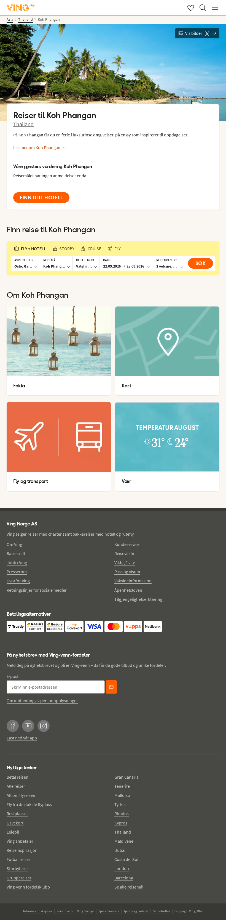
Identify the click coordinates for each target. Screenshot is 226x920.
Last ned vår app (22, 738)
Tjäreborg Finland (135, 911)
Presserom (17, 571)
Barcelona (123, 878)
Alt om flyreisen (21, 795)
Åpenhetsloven (128, 590)
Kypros (120, 823)
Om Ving (14, 544)
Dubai (119, 850)
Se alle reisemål (128, 887)
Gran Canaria (126, 777)
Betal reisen (17, 777)
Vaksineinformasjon (133, 580)
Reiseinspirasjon (22, 850)
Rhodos (121, 813)
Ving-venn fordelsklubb (28, 887)
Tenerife (122, 786)
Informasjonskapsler (37, 911)
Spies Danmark (108, 911)
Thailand (23, 124)
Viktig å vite (124, 562)
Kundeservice (126, 544)
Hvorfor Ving (18, 580)
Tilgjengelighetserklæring (138, 599)
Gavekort (15, 823)
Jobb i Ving (17, 562)
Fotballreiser (18, 859)
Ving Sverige (85, 911)
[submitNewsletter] (111, 687)
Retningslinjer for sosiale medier (37, 590)
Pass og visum (127, 571)
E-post (12, 676)
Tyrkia (120, 804)
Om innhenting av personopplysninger (42, 700)
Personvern (65, 911)
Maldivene (123, 841)
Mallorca (122, 795)
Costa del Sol (126, 859)
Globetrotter (161, 911)
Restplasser (17, 813)
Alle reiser (16, 786)
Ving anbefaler (20, 841)
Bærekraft (16, 553)
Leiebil (13, 832)
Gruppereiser (19, 878)
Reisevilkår (124, 553)
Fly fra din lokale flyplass (29, 804)
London (121, 868)
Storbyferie (17, 868)
